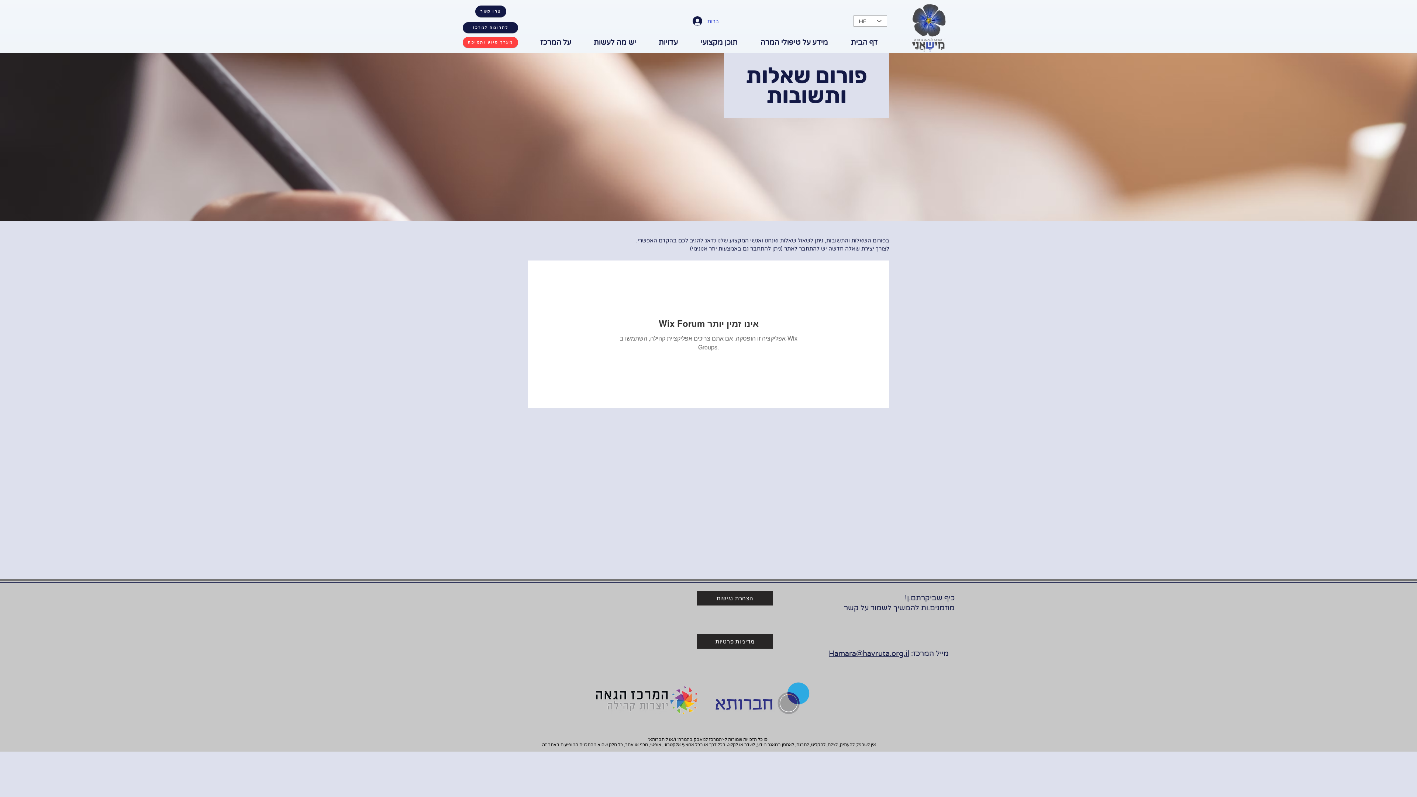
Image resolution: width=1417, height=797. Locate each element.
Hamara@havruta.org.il (869, 653)
